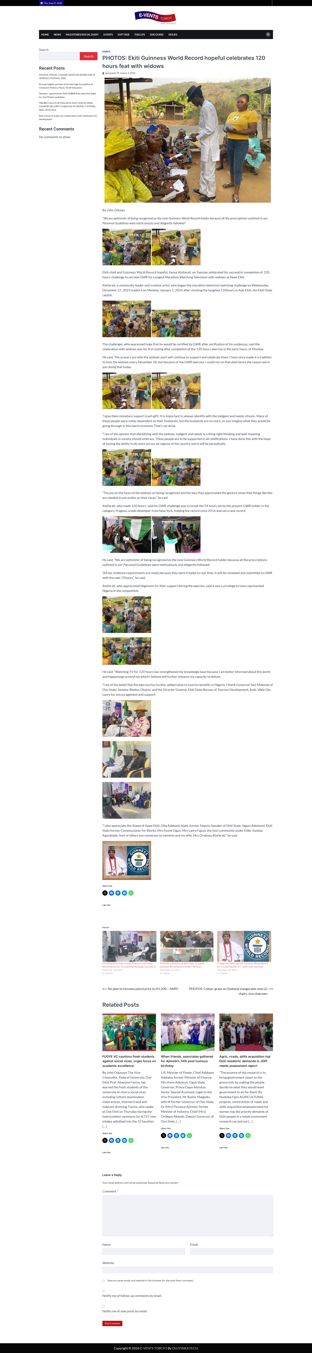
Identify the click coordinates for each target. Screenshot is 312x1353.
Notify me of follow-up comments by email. (132, 1296)
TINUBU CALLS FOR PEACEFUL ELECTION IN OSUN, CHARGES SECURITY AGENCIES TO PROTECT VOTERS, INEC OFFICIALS (67, 106)
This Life (139, 34)
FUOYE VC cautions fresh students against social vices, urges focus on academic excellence (129, 1061)
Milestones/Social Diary (82, 34)
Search (44, 50)
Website (108, 1263)
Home (45, 34)
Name (106, 1244)
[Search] (268, 34)
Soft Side (124, 34)
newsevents (110, 73)
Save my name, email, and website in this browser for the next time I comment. (150, 1280)
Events (108, 34)
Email (194, 1244)
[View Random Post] (269, 3)
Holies (173, 34)
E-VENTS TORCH (152, 1348)
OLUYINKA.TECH (185, 1348)
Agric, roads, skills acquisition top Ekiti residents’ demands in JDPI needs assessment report (244, 1061)
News (57, 34)
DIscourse (157, 34)
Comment (110, 1191)
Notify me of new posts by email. (124, 1311)
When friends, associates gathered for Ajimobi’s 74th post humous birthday (187, 1061)
